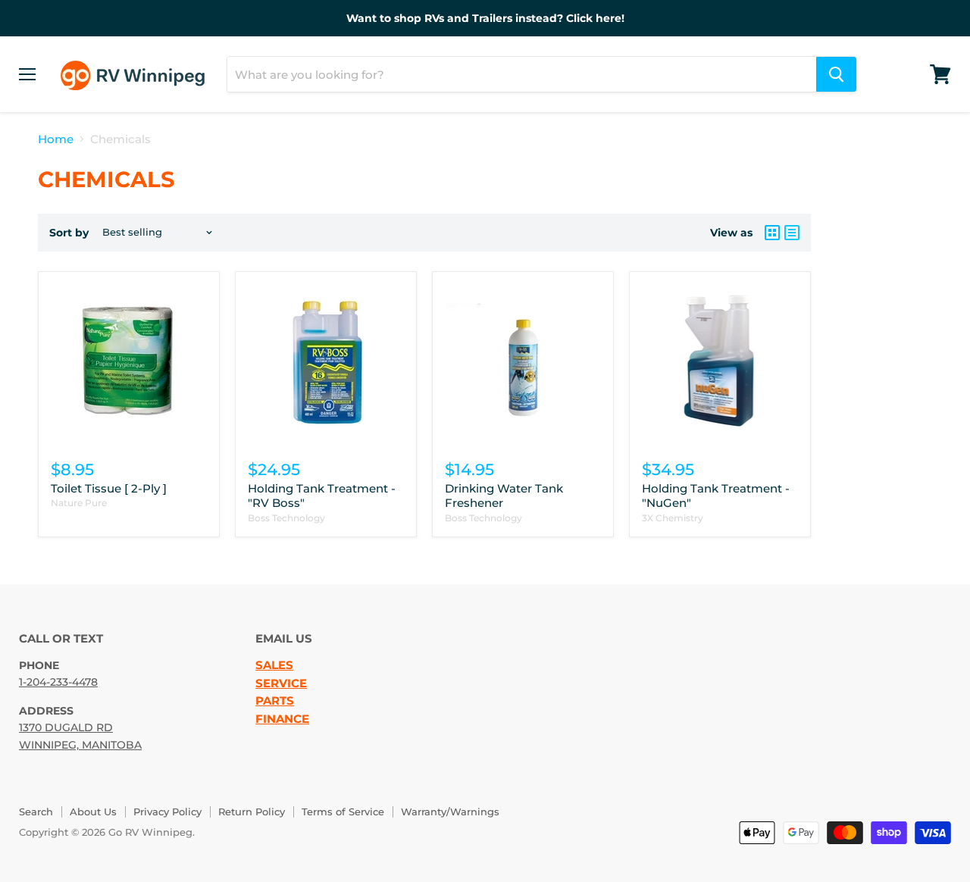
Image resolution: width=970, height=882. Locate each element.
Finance (282, 719)
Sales (274, 665)
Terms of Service (343, 811)
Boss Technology (286, 518)
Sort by (69, 233)
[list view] (791, 232)
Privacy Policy (167, 811)
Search (36, 811)
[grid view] (772, 232)
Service (281, 683)
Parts (274, 701)
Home (56, 139)
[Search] (836, 74)
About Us (93, 811)
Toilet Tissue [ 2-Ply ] (109, 488)
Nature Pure (79, 502)
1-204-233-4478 (58, 682)
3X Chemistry (672, 518)
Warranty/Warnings (450, 811)
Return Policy (251, 811)
